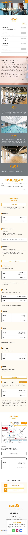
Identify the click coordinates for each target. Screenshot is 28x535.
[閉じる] (25, 521)
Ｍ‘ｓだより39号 (5, 40)
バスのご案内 (14, 458)
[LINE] (13, 530)
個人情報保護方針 (5, 530)
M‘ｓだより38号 (5, 45)
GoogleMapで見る (14, 453)
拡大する (23, 422)
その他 (23, 27)
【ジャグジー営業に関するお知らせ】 (9, 29)
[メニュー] (26, 1)
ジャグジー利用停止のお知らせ (7, 34)
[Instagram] (17, 530)
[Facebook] (20, 530)
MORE (24, 23)
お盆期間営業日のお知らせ (7, 50)
